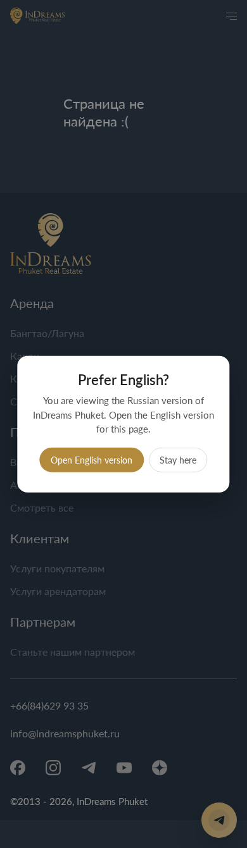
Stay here (178, 459)
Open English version (91, 459)
